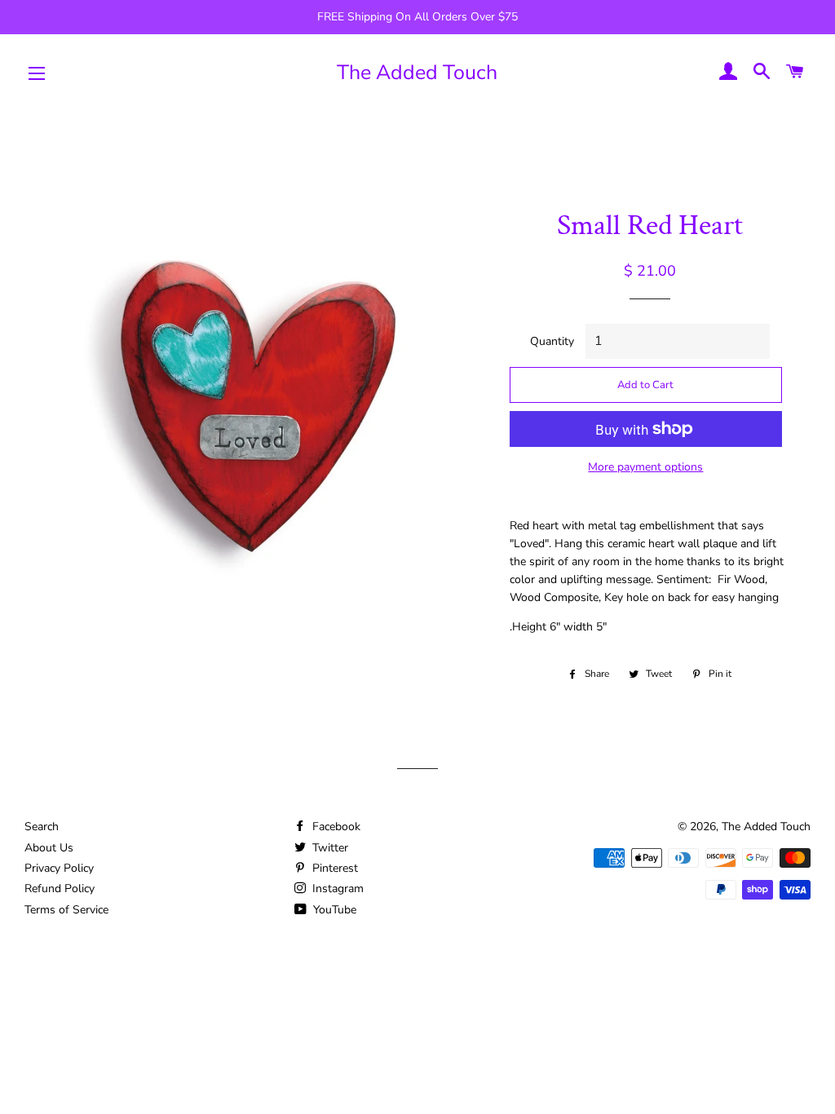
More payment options (645, 467)
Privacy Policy (59, 868)
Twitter (328, 847)
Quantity (552, 341)
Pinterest (333, 868)
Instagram (336, 888)
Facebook (334, 826)
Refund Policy (59, 888)
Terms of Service (66, 909)
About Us (48, 847)
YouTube (333, 909)
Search (41, 826)
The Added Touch (417, 72)
